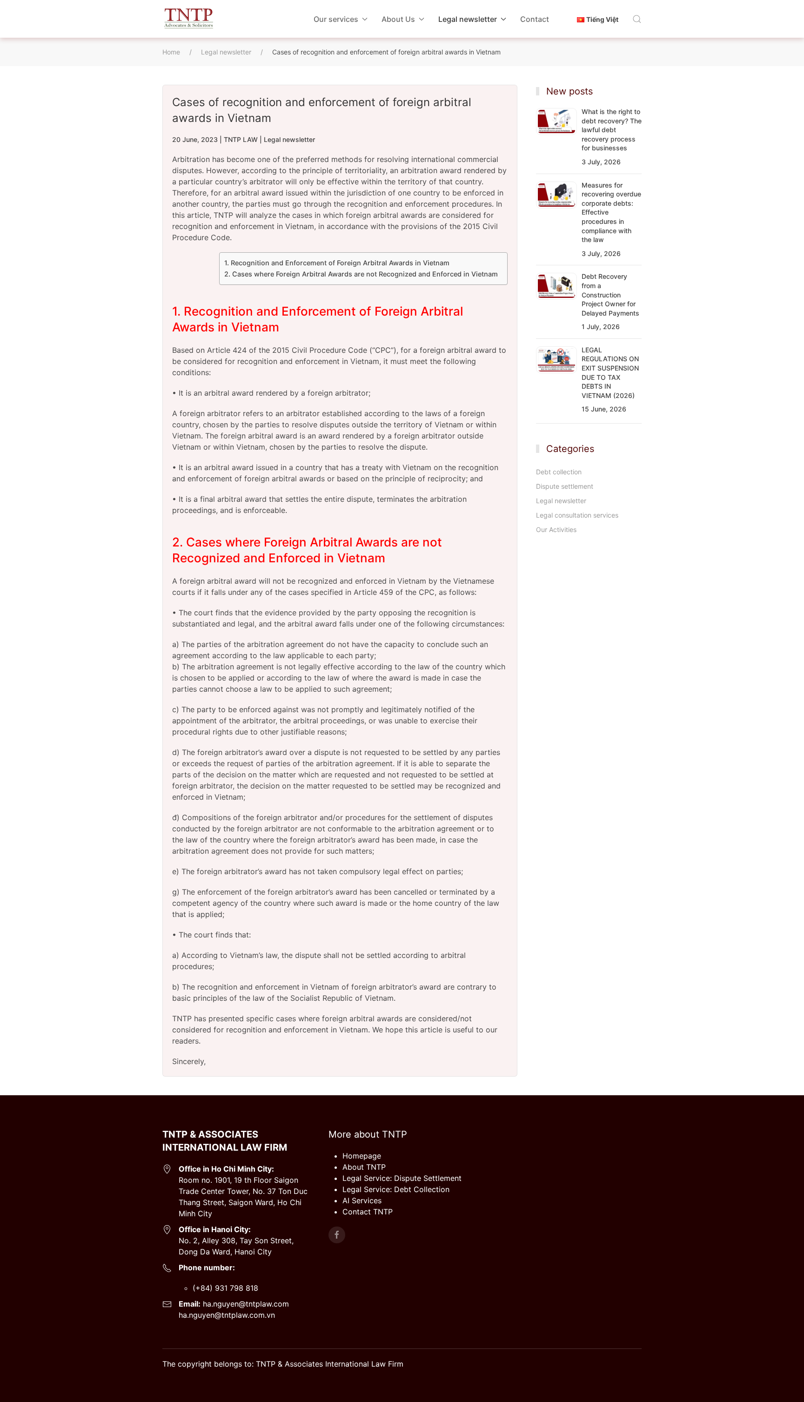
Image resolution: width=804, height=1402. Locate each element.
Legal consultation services (577, 515)
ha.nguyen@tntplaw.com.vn (227, 1315)
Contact (534, 19)
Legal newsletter (289, 139)
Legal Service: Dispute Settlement (402, 1178)
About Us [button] (398, 19)
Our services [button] (336, 19)
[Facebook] (336, 1235)
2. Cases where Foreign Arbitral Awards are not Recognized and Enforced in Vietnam (361, 274)
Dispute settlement (564, 486)
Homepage (361, 1155)
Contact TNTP (367, 1211)
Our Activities (556, 529)
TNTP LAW (241, 139)
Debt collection (559, 472)
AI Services (362, 1200)
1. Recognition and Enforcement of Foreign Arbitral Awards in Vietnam (336, 263)
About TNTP (364, 1167)
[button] (637, 19)
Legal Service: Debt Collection (395, 1189)
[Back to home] (188, 19)
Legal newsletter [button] (467, 19)
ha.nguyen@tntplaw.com (245, 1303)
